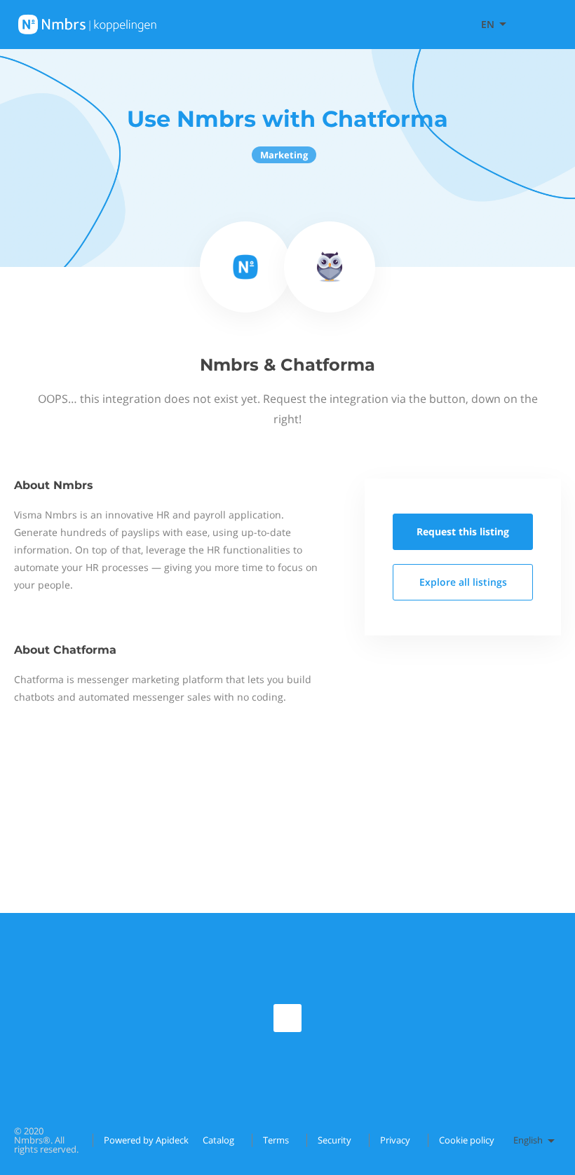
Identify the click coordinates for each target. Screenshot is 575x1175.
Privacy (395, 1140)
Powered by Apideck (146, 1140)
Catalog (218, 1140)
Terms (276, 1140)
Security (334, 1140)
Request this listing (463, 531)
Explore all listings (463, 582)
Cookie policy (466, 1140)
